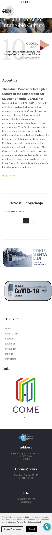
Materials (10, 354)
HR (22, 2)
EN (26, 2)
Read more (8, 175)
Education (10, 343)
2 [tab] (27, 417)
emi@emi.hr (26, 502)
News (8, 328)
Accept (32, 529)
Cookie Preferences (12, 529)
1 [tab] (24, 417)
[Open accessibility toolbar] (46, 526)
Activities (10, 338)
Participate (10, 359)
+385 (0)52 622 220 (26, 499)
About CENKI (12, 333)
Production (10, 349)
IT (30, 2)
